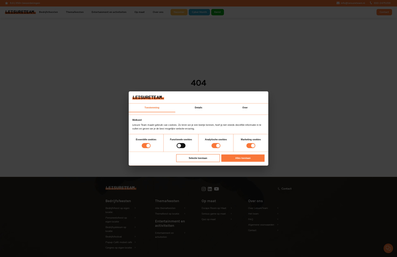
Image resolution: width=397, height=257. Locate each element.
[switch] (181, 145)
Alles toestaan (243, 158)
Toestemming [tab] (152, 107)
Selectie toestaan (198, 158)
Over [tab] (245, 107)
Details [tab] (198, 107)
